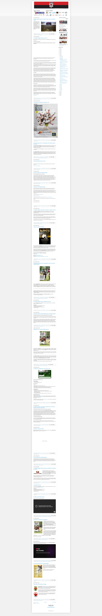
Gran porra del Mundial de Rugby (39, 584)
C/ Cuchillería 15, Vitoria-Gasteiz (62, 25)
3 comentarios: (42, 599)
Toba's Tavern (47, 586)
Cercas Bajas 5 (40, 303)
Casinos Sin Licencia (51, 606)
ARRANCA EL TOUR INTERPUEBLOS (41, 329)
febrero (60, 89)
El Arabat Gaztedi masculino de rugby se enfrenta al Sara (44, 209)
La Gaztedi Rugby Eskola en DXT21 (40, 38)
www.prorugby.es (41, 194)
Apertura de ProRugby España (39, 186)
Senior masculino (40, 223)
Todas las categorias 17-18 (61, 45)
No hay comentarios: (43, 168)
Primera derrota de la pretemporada (40, 172)
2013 (59, 53)
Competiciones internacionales (38, 516)
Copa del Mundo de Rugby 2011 (45, 516)
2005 (59, 95)
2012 (59, 54)
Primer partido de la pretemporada (40, 457)
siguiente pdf (46, 399)
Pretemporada (38, 169)
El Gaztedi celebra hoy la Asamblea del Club (42, 301)
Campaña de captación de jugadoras (40, 519)
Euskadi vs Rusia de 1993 (38, 428)
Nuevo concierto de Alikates (38, 226)
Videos (50, 516)
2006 (59, 94)
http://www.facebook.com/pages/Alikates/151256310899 (42, 256)
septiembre (61, 58)
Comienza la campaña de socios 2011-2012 (41, 368)
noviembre (61, 56)
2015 (59, 51)
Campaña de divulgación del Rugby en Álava (40, 365)
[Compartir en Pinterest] (55, 98)
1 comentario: (41, 364)
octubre (60, 57)
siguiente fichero (43, 587)
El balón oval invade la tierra (38, 496)
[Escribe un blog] (52, 205)
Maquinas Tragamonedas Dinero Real (51, 607)
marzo (60, 88)
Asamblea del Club (37, 485)
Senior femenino (45, 365)
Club (36, 403)
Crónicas (36, 183)
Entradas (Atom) (37, 603)
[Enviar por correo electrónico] (52, 98)
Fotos (36, 169)
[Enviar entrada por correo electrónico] (51, 168)
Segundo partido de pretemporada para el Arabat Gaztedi (44, 313)
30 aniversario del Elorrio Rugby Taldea (41, 563)
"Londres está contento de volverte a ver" (41, 102)
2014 (59, 52)
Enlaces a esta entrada (48, 168)
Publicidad (49, 516)
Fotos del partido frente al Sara (39, 161)
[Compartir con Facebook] (54, 98)
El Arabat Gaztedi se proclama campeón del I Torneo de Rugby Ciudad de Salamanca (44, 407)
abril (60, 87)
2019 (59, 48)
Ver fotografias (35, 95)
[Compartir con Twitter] (53, 98)
